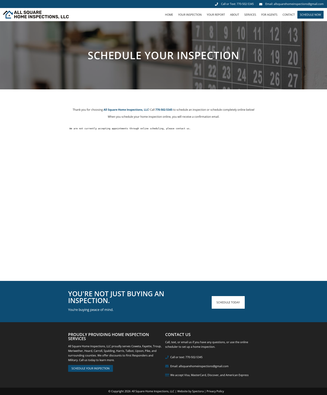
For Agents (269, 15)
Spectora (198, 391)
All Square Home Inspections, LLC (153, 391)
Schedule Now (310, 15)
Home (169, 15)
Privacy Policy (215, 391)
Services (250, 15)
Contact (289, 15)
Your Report (216, 15)
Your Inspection (190, 15)
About (234, 15)
